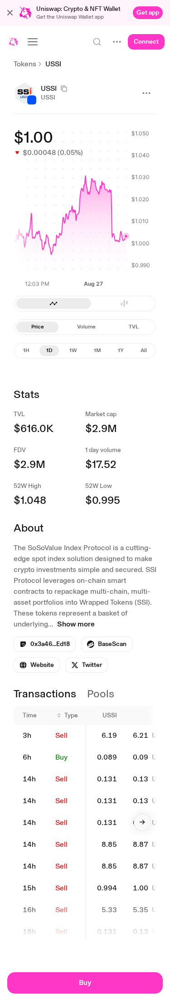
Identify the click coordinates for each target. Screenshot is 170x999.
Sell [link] (61, 735)
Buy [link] (61, 757)
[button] (10, 12)
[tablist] (85, 303)
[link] (148, 12)
